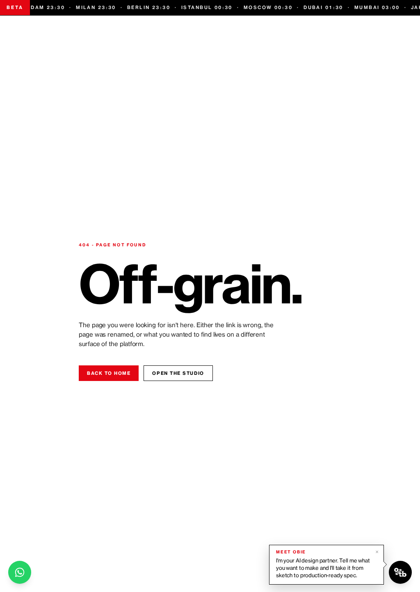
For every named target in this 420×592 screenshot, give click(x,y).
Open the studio (178, 373)
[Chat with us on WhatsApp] (19, 572)
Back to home (108, 373)
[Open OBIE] (400, 572)
